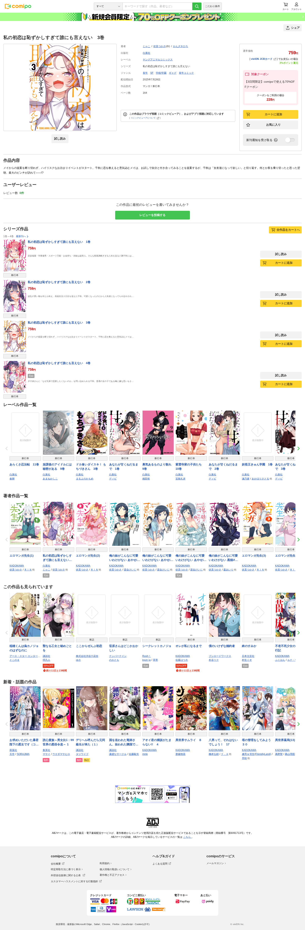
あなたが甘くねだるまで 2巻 (223, 466)
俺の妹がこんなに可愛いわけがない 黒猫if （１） (223, 558)
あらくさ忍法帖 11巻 (24, 464)
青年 (145, 72)
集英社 (46, 750)
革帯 (155, 660)
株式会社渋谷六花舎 (87, 656)
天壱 (12, 754)
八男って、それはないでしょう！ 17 (223, 742)
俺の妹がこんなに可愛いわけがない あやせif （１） (125, 558)
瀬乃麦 (245, 478)
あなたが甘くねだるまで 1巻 (123, 466)
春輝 (12, 478)
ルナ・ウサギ (294, 660)
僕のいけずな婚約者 (222, 646)
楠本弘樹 (214, 754)
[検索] (196, 6)
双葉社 (13, 750)
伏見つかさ (159, 46)
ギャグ (172, 72)
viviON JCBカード (261, 59)
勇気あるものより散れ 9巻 (158, 466)
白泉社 (146, 53)
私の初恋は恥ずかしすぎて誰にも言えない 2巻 (59, 282)
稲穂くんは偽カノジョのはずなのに (24, 648)
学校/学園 (161, 72)
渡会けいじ (130, 569)
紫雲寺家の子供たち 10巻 (190, 466)
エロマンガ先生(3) (254, 555)
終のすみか (249, 646)
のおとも (114, 660)
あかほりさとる (260, 478)
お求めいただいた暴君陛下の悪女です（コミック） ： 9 (24, 742)
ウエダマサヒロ (61, 754)
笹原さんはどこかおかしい (123, 648)
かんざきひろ (180, 46)
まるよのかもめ (84, 478)
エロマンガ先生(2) (88, 555)
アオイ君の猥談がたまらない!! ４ (156, 742)
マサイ (46, 754)
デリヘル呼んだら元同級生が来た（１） (90, 742)
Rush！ (146, 656)
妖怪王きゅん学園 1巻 (257, 464)
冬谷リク (214, 660)
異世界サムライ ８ (189, 740)
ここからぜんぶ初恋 (89, 646)
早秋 (244, 758)
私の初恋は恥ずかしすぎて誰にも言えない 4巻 (59, 363)
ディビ (113, 478)
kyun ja (146, 660)
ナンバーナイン (118, 656)
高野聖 (279, 754)
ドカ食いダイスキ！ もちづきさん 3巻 (91, 466)
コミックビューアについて (143, 118)
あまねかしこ (50, 478)
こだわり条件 (212, 6)
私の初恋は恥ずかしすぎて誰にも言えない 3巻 (59, 322)
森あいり (228, 569)
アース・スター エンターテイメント (25, 656)
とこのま (15, 660)
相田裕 (146, 478)
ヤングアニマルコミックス (158, 59)
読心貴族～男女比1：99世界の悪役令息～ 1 (58, 742)
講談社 (46, 656)
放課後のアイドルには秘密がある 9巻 (57, 466)
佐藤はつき (182, 660)
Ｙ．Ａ (224, 754)
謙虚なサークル (118, 754)
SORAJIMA (23, 754)
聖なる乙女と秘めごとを (57, 648)
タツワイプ (82, 754)
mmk (145, 754)
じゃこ (146, 46)
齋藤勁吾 (180, 754)
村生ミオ (247, 660)
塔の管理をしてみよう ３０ (257, 742)
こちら (187, 837)
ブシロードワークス (220, 656)
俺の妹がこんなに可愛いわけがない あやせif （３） (191, 558)
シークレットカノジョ (156, 646)
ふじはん (280, 660)
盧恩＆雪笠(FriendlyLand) (256, 754)
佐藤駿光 (134, 754)
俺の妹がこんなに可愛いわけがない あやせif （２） (158, 558)
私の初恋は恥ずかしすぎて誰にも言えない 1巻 (59, 241)
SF (151, 72)
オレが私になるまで (189, 646)
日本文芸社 (248, 656)
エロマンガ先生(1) (22, 555)
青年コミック (186, 72)
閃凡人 (46, 660)
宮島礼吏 (180, 478)
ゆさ (78, 660)
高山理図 (290, 754)
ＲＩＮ (28, 569)
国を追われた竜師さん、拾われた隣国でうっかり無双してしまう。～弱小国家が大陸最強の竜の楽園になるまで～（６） (123, 742)
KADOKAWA (17, 565)
